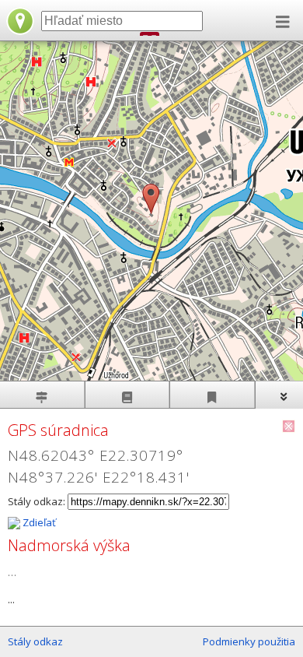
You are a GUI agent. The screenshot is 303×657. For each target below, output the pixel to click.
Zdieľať (38, 522)
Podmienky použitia (249, 641)
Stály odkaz (35, 641)
